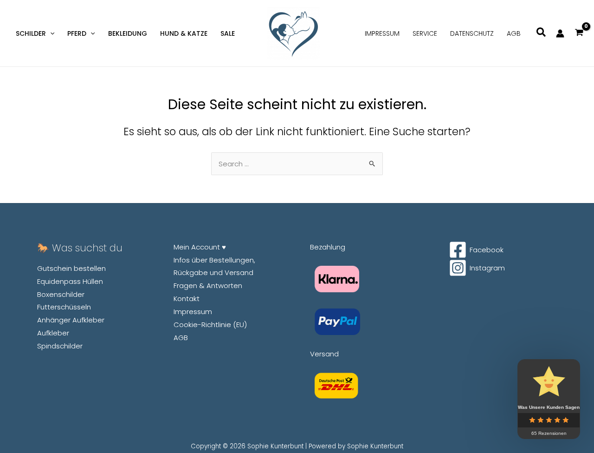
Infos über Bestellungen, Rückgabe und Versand (214, 266)
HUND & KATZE (183, 33)
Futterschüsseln (64, 307)
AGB (514, 33)
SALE (227, 33)
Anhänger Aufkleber (70, 320)
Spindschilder (60, 346)
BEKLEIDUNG (127, 33)
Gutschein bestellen (71, 268)
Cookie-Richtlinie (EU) (210, 324)
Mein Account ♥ (200, 247)
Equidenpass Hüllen (70, 281)
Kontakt (187, 298)
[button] (50, 33)
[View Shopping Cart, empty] (579, 33)
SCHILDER (31, 33)
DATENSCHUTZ (472, 33)
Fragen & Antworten (208, 285)
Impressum (193, 311)
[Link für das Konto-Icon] (560, 33)
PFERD (76, 33)
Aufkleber (53, 333)
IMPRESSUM (382, 33)
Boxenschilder (60, 294)
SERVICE (425, 33)
